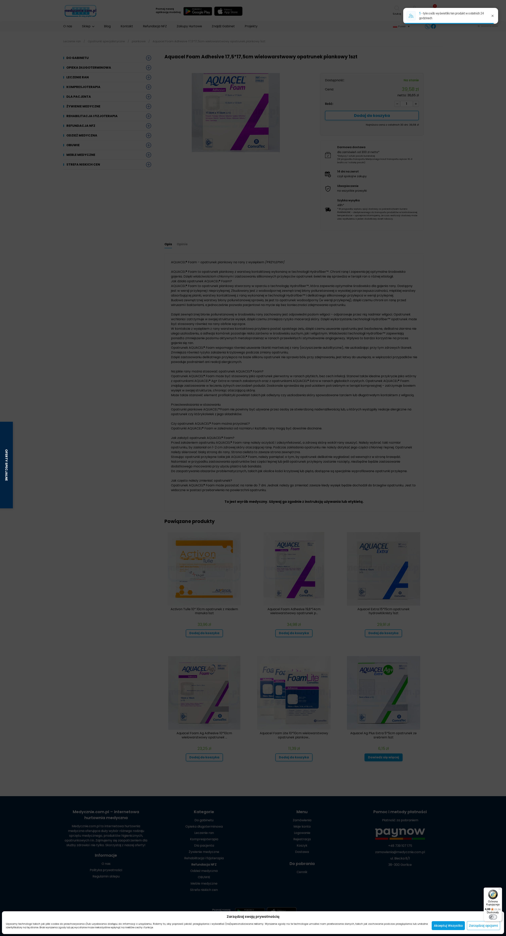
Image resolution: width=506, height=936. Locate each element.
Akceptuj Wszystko (448, 926)
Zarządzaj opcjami (483, 926)
